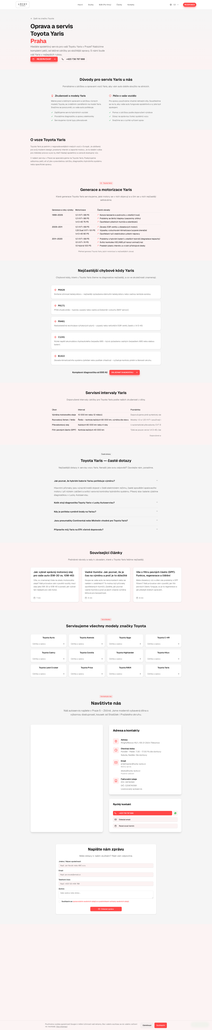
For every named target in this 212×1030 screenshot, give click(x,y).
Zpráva (61, 889)
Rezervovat (44, 59)
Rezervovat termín (126, 826)
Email (61, 870)
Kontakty (130, 5)
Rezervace (190, 5)
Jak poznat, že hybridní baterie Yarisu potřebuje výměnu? (84, 480)
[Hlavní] (22, 4)
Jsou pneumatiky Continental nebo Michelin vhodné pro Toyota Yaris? (91, 520)
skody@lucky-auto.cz (130, 770)
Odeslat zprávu (107, 909)
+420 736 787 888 (75, 59)
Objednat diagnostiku (122, 372)
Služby (91, 5)
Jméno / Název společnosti (70, 861)
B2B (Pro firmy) (105, 5)
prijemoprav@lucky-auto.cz (133, 764)
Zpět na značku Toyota (43, 18)
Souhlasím (160, 1025)
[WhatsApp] (175, 813)
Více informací (61, 1026)
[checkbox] (60, 901)
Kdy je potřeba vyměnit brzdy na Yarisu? (75, 511)
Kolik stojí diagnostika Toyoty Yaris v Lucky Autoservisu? (84, 502)
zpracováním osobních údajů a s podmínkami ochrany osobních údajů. (101, 901)
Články (119, 5)
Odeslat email (124, 819)
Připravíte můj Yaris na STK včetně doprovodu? (78, 529)
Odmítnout (147, 1025)
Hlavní (80, 5)
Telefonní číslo (64, 880)
